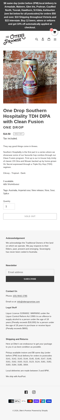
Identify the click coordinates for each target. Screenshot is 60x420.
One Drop (13, 127)
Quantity (6, 201)
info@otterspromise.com (28, 301)
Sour (52, 190)
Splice (6, 193)
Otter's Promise (25, 411)
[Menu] (55, 39)
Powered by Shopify (40, 411)
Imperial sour (24, 190)
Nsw (47, 190)
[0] (54, 32)
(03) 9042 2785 (20, 296)
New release (38, 190)
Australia (13, 190)
